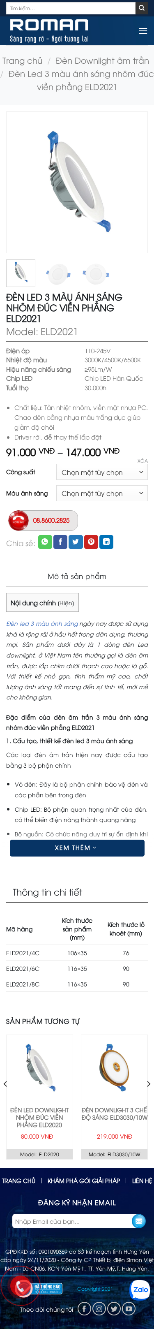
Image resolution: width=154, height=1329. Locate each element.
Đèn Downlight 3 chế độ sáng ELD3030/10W (114, 1113)
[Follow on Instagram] (99, 1308)
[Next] (134, 182)
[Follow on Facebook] (84, 1308)
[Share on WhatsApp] (45, 542)
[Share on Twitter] (76, 542)
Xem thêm (74, 847)
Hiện (66, 603)
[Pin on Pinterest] (91, 542)
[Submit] (142, 8)
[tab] (77, 576)
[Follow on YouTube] (129, 1308)
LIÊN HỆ (142, 1180)
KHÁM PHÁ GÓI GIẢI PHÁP (84, 1180)
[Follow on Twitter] (114, 1308)
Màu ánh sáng (27, 493)
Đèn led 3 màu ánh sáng (42, 623)
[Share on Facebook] (60, 542)
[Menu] (143, 31)
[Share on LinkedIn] (106, 542)
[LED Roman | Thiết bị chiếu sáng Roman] (49, 31)
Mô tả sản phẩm (77, 576)
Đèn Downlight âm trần (102, 59)
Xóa (143, 460)
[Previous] (19, 182)
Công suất (20, 471)
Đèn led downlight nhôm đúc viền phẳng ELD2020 (39, 1117)
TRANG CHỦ (18, 1180)
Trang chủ (22, 59)
